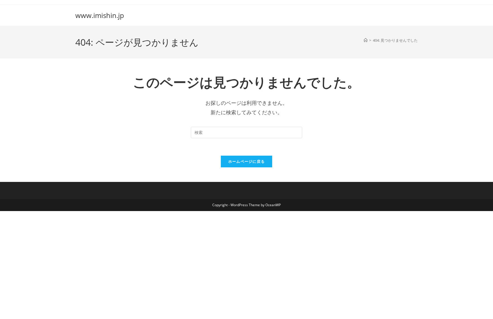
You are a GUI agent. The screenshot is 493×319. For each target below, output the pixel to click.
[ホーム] (365, 40)
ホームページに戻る (246, 161)
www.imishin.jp (99, 15)
